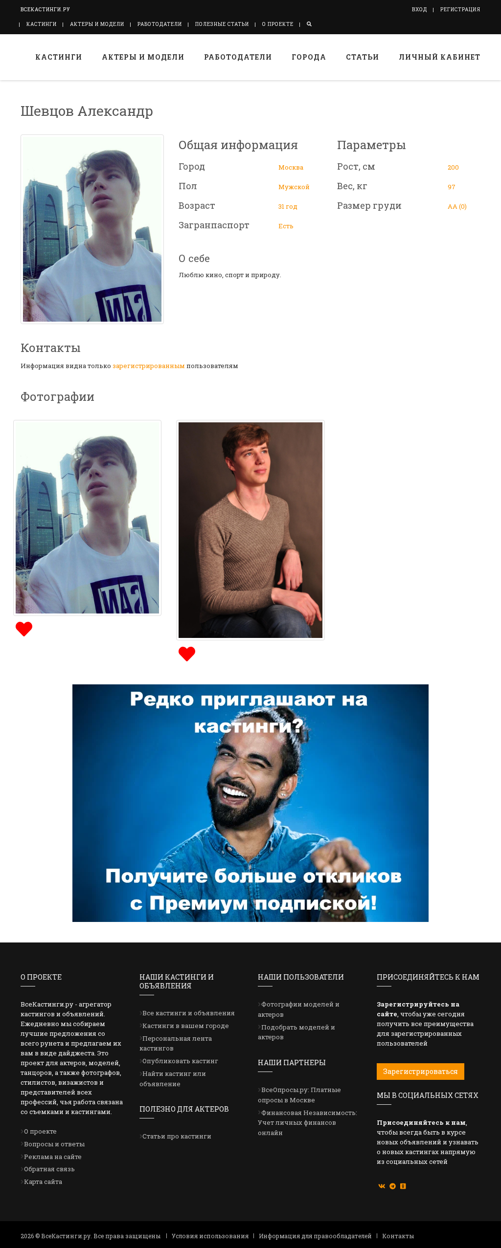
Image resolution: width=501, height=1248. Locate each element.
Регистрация (460, 9)
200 (453, 167)
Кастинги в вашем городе (185, 1025)
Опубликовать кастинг (180, 1060)
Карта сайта (43, 1181)
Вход (419, 9)
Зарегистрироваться (420, 1071)
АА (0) (457, 206)
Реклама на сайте (53, 1156)
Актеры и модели (97, 24)
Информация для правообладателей (315, 1236)
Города (309, 57)
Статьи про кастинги (176, 1136)
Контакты (398, 1236)
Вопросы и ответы (54, 1143)
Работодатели (159, 24)
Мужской (294, 186)
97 (451, 186)
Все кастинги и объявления (188, 1012)
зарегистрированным (149, 365)
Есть (286, 225)
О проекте (278, 24)
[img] (22, 627)
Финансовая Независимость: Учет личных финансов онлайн (307, 1123)
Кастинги (41, 24)
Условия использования (210, 1236)
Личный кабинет (439, 57)
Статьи (362, 57)
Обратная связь (49, 1168)
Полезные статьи (222, 24)
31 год (287, 206)
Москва (290, 167)
